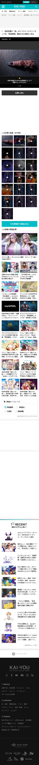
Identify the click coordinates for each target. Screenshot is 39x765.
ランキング (20, 688)
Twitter (7, 675)
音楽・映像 (18, 707)
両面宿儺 (20, 411)
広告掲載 (28, 720)
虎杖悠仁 (22, 407)
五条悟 (9, 411)
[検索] (36, 7)
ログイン (33, 2)
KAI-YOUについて (7, 720)
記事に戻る (19, 93)
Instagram (27, 675)
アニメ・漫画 (11, 15)
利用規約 (21, 723)
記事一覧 (4, 688)
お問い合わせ (19, 720)
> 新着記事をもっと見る (30, 645)
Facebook (11, 675)
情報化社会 (12, 704)
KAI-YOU (4, 15)
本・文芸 (4, 704)
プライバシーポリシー (9, 726)
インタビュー (21, 691)
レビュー (12, 691)
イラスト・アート (7, 707)
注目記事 (12, 688)
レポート (4, 691)
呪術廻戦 (10, 407)
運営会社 (4, 730)
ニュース (19, 15)
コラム (28, 688)
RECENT (20, 524)
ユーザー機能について (9, 723)
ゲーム (26, 707)
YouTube (16, 675)
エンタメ (13, 710)
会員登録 (26, 2)
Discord (22, 675)
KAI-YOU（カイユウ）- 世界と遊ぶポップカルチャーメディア (19, 6)
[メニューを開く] (3, 6)
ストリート (5, 710)
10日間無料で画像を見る (19, 224)
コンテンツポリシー (24, 726)
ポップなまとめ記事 (8, 694)
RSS (32, 675)
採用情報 (14, 730)
